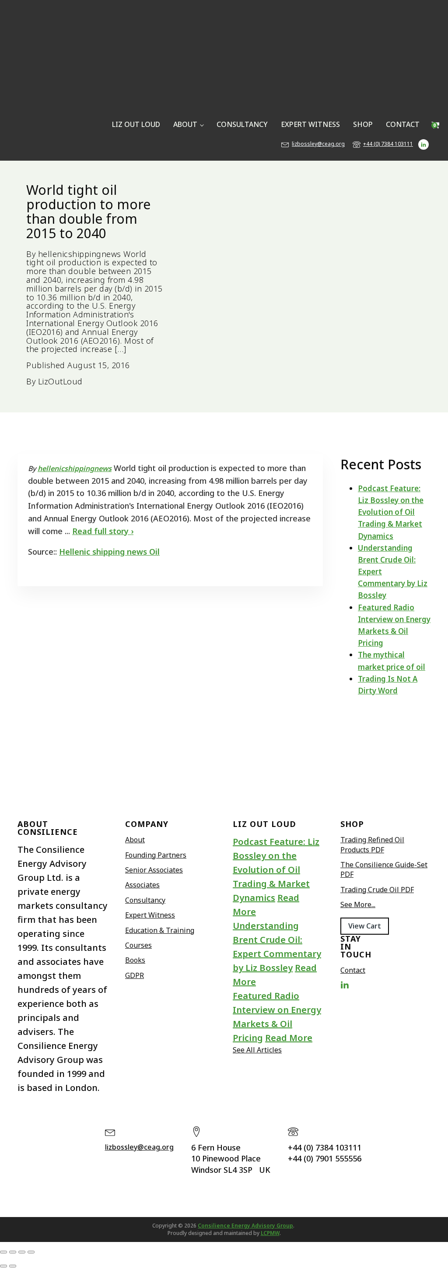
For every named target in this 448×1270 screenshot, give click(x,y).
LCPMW (270, 1233)
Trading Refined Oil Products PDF (372, 844)
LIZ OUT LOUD (136, 124)
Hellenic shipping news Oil (109, 551)
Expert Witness (150, 915)
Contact (352, 970)
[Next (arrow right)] (12, 1266)
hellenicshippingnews (75, 468)
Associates (142, 885)
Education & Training (159, 930)
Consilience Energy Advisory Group (245, 1225)
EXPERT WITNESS (310, 124)
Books (135, 960)
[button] (364, 926)
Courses (138, 945)
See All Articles (257, 1050)
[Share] (21, 1252)
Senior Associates (154, 870)
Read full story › (102, 531)
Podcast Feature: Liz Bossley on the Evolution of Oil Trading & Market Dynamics (391, 512)
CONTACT (403, 124)
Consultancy (145, 900)
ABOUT (185, 124)
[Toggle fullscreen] (12, 1252)
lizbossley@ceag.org (318, 144)
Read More (288, 1038)
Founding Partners (155, 855)
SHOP (363, 124)
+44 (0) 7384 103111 (388, 144)
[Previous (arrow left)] (3, 1266)
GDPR (134, 975)
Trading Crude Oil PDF (377, 889)
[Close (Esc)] (31, 1252)
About (135, 839)
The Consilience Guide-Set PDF (383, 869)
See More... (357, 904)
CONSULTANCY (242, 124)
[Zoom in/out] (3, 1252)
